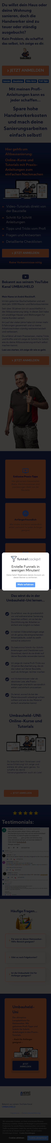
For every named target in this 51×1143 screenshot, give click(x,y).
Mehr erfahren (26, 584)
